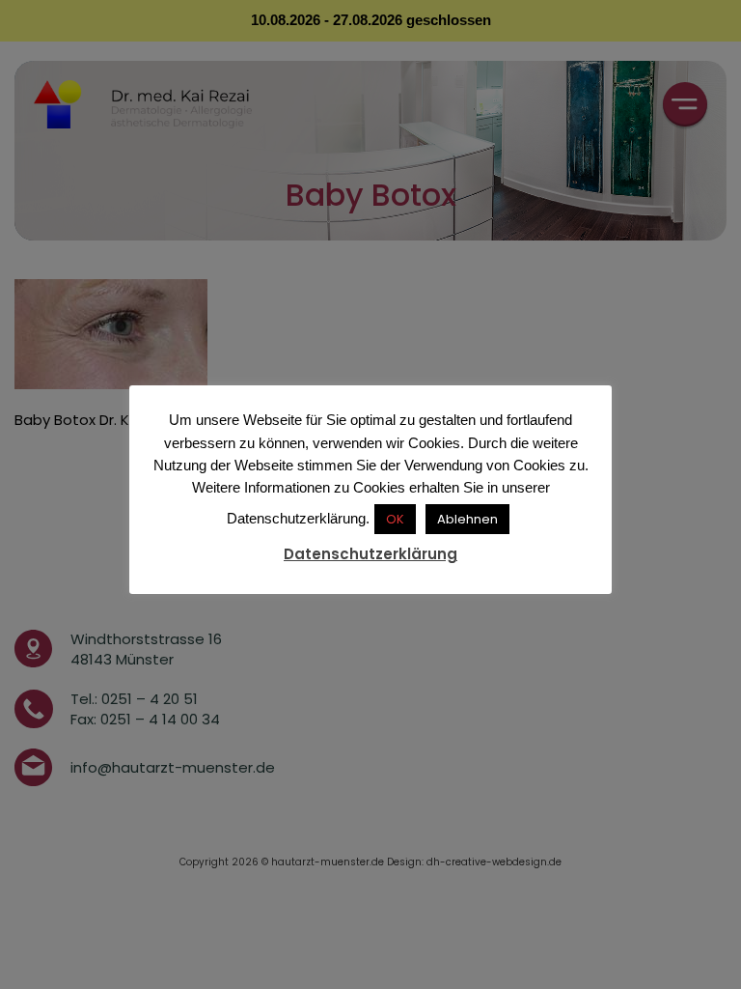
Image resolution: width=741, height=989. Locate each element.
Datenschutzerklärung (370, 554)
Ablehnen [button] (467, 519)
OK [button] (395, 519)
